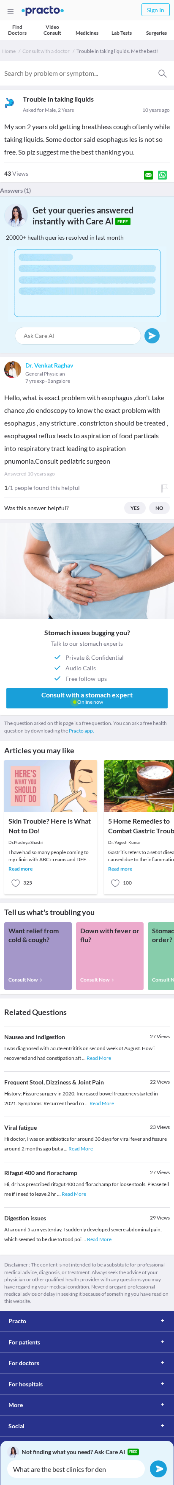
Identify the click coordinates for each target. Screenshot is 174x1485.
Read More (99, 1058)
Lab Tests (121, 33)
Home (9, 51)
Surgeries (156, 33)
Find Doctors (17, 30)
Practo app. (81, 730)
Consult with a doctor (46, 51)
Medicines (87, 33)
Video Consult (52, 30)
